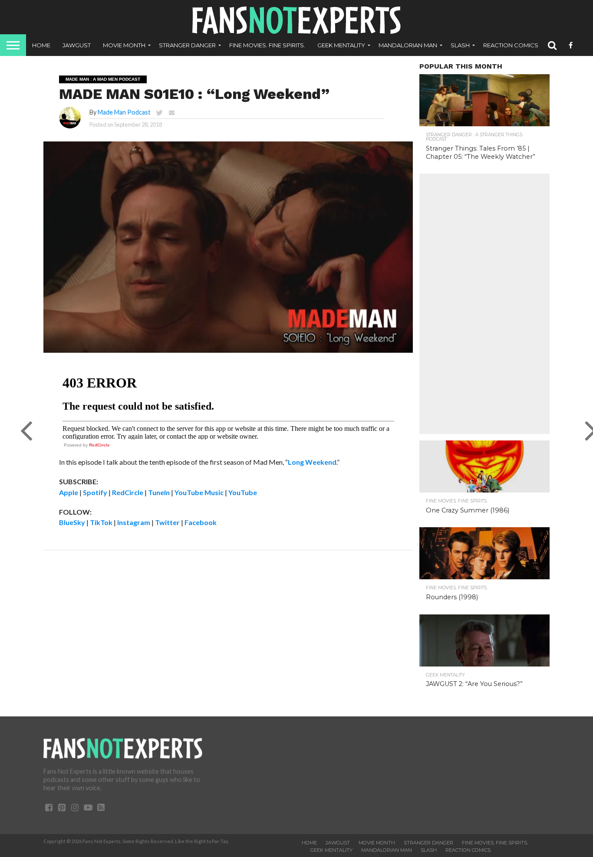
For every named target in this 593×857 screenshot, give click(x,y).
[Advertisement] (484, 304)
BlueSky (72, 522)
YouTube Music (199, 492)
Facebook (200, 522)
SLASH (460, 45)
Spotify (95, 492)
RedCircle (99, 445)
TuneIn (159, 492)
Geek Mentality (341, 45)
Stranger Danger (187, 45)
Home (41, 45)
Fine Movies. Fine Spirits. (267, 45)
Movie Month (124, 45)
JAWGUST (77, 45)
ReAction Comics (510, 45)
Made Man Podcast (124, 112)
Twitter (167, 522)
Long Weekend (312, 462)
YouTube (242, 492)
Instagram (133, 522)
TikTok (101, 522)
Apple (68, 492)
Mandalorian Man (408, 45)
